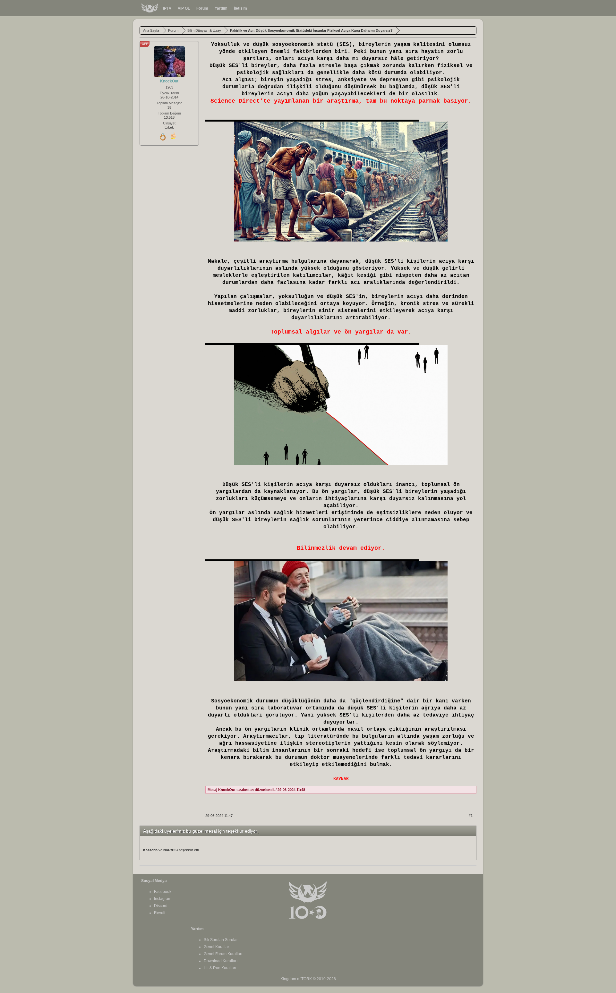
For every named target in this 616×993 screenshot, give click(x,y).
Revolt (159, 913)
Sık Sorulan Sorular (221, 940)
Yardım (221, 8)
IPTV (167, 8)
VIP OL (184, 8)
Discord (160, 906)
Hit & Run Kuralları (220, 968)
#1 (471, 816)
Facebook (162, 891)
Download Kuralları (220, 961)
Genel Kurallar (216, 947)
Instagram (162, 898)
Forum (202, 8)
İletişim (240, 8)
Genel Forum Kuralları (223, 954)
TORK (306, 979)
